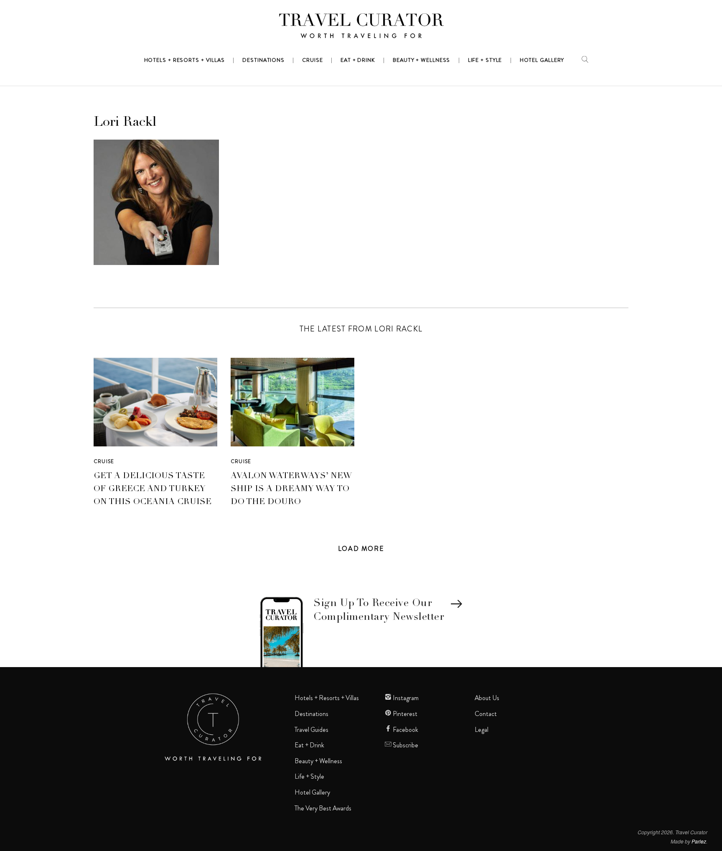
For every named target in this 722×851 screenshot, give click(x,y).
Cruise (104, 461)
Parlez (698, 841)
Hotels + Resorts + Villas (327, 698)
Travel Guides (311, 729)
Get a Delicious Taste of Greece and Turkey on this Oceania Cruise (152, 489)
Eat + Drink (309, 745)
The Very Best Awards (323, 808)
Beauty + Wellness (318, 761)
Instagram (405, 698)
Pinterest (404, 714)
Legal (481, 729)
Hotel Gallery (312, 792)
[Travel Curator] (361, 27)
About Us (487, 698)
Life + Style (309, 776)
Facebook (405, 729)
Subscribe (405, 745)
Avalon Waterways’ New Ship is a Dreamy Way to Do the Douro (291, 489)
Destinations (311, 714)
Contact (486, 714)
